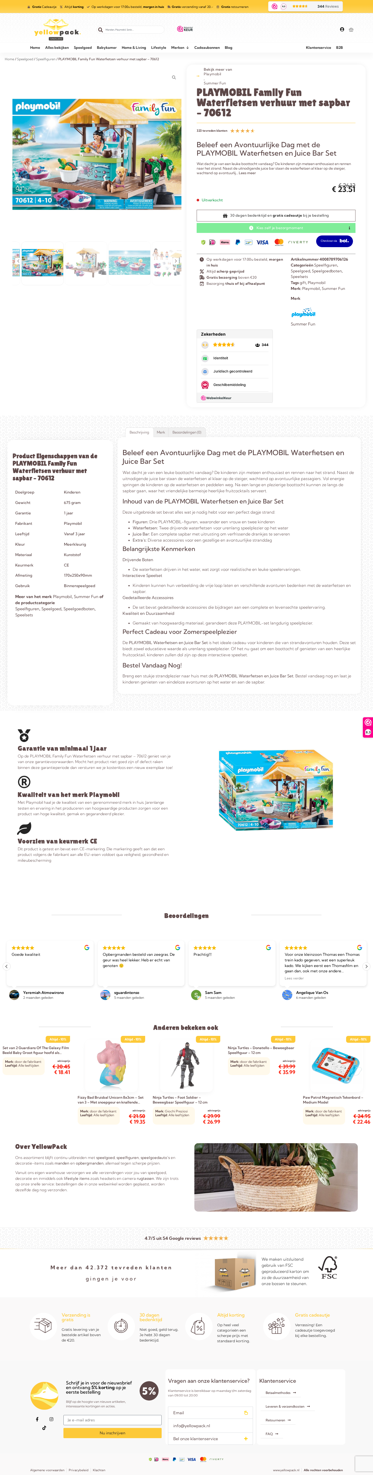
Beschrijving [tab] (139, 432)
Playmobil (212, 74)
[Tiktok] (44, 1428)
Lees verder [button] (203, 978)
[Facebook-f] (37, 1419)
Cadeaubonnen (207, 47)
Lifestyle (158, 47)
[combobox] (130, 30)
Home (35, 47)
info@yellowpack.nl (191, 1425)
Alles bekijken (57, 47)
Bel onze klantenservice (195, 1438)
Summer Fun (215, 83)
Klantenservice (318, 47)
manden (62, 1163)
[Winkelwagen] (351, 29)
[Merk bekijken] (303, 317)
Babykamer (107, 47)
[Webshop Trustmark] (185, 30)
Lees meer (247, 173)
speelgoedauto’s (155, 1157)
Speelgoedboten (327, 271)
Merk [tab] (161, 432)
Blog (228, 47)
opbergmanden (90, 1163)
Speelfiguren (325, 265)
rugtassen (145, 1178)
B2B (339, 47)
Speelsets (299, 276)
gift (303, 282)
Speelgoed (83, 47)
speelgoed (105, 1157)
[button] (18, 261)
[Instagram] (51, 1419)
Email (178, 1412)
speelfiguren (127, 1157)
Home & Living (134, 47)
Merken (177, 47)
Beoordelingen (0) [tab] (187, 432)
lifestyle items (76, 1178)
